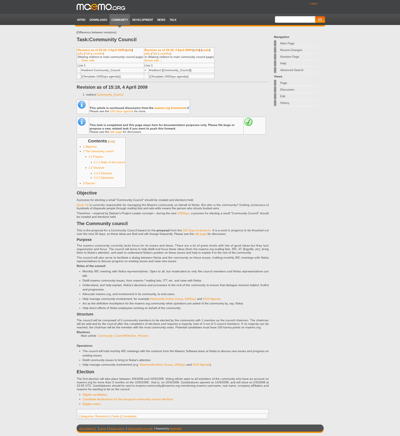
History (284, 103)
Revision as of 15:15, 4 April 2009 (101, 50)
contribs (98, 53)
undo (205, 50)
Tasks (116, 416)
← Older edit (86, 60)
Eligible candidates (94, 394)
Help (283, 63)
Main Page (287, 43)
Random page (289, 56)
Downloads (98, 19)
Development (142, 19)
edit (129, 50)
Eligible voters (91, 404)
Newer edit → (153, 60)
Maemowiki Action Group (166, 298)
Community (119, 19)
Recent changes (291, 50)
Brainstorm (102, 416)
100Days (183, 213)
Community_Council (110, 94)
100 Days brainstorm (197, 230)
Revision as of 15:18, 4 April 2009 (168, 50)
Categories (86, 416)
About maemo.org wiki (140, 428)
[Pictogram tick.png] (248, 125)
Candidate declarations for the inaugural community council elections (127, 399)
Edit (282, 96)
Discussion (287, 89)
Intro (81, 19)
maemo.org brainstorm (170, 108)
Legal (103, 428)
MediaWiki (176, 428)
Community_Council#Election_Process (123, 335)
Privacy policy (117, 428)
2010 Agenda (211, 298)
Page (283, 83)
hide (111, 141)
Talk (87, 53)
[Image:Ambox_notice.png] (82, 108)
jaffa (80, 53)
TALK (173, 19)
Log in (313, 3)
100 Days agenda (121, 111)
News (161, 19)
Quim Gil (83, 205)
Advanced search (292, 70)
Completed (129, 416)
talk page (116, 131)
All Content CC (87, 428)
